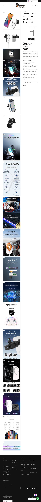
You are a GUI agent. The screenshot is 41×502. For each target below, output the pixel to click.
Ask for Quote (31, 39)
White (25, 44)
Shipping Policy (33, 468)
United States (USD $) (7, 497)
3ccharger (32, 497)
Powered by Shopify (35, 497)
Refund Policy (32, 460)
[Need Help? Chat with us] (37, 498)
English (6, 501)
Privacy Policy (32, 464)
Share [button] (25, 85)
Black (30, 44)
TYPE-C (25, 48)
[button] (3, 5)
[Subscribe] (19, 488)
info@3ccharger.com (25, 474)
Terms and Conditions (34, 472)
